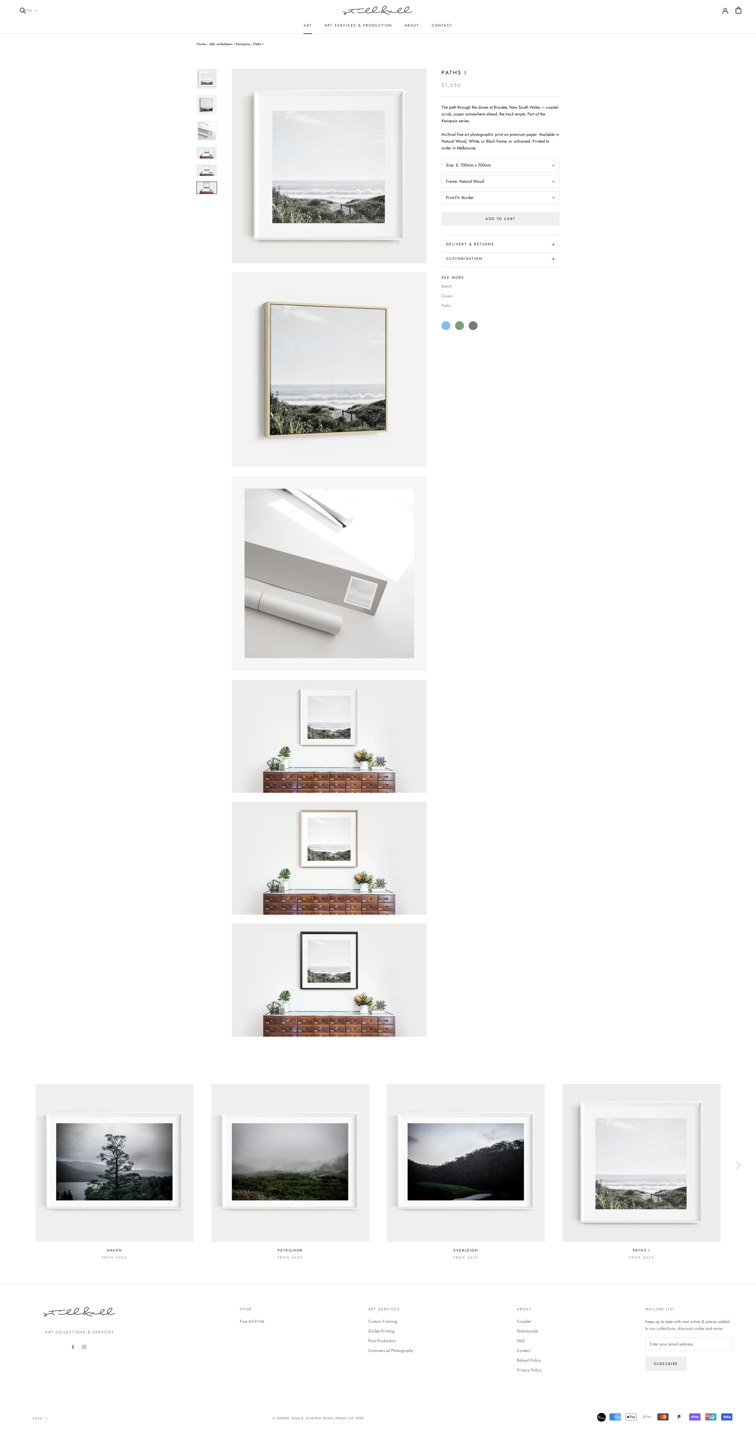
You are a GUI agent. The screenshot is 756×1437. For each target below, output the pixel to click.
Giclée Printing (381, 1331)
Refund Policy (529, 1360)
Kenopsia (243, 43)
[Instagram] (84, 1346)
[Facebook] (73, 1346)
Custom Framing (382, 1321)
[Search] (23, 10)
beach (446, 286)
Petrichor (290, 1250)
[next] (737, 1165)
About (412, 25)
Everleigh (466, 1250)
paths (446, 306)
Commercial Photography (390, 1350)
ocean (447, 296)
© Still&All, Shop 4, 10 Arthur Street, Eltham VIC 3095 (318, 1418)
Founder (524, 1321)
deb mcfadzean (220, 43)
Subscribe (666, 1363)
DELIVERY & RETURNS (470, 244)
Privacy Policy (529, 1370)
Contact (442, 25)
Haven (114, 1250)
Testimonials (527, 1331)
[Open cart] (738, 10)
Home (201, 43)
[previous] (18, 1165)
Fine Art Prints (252, 1321)
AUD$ (27, 10)
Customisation (464, 258)
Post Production (382, 1341)
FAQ (520, 1341)
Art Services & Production (358, 25)
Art (308, 25)
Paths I (641, 1250)
